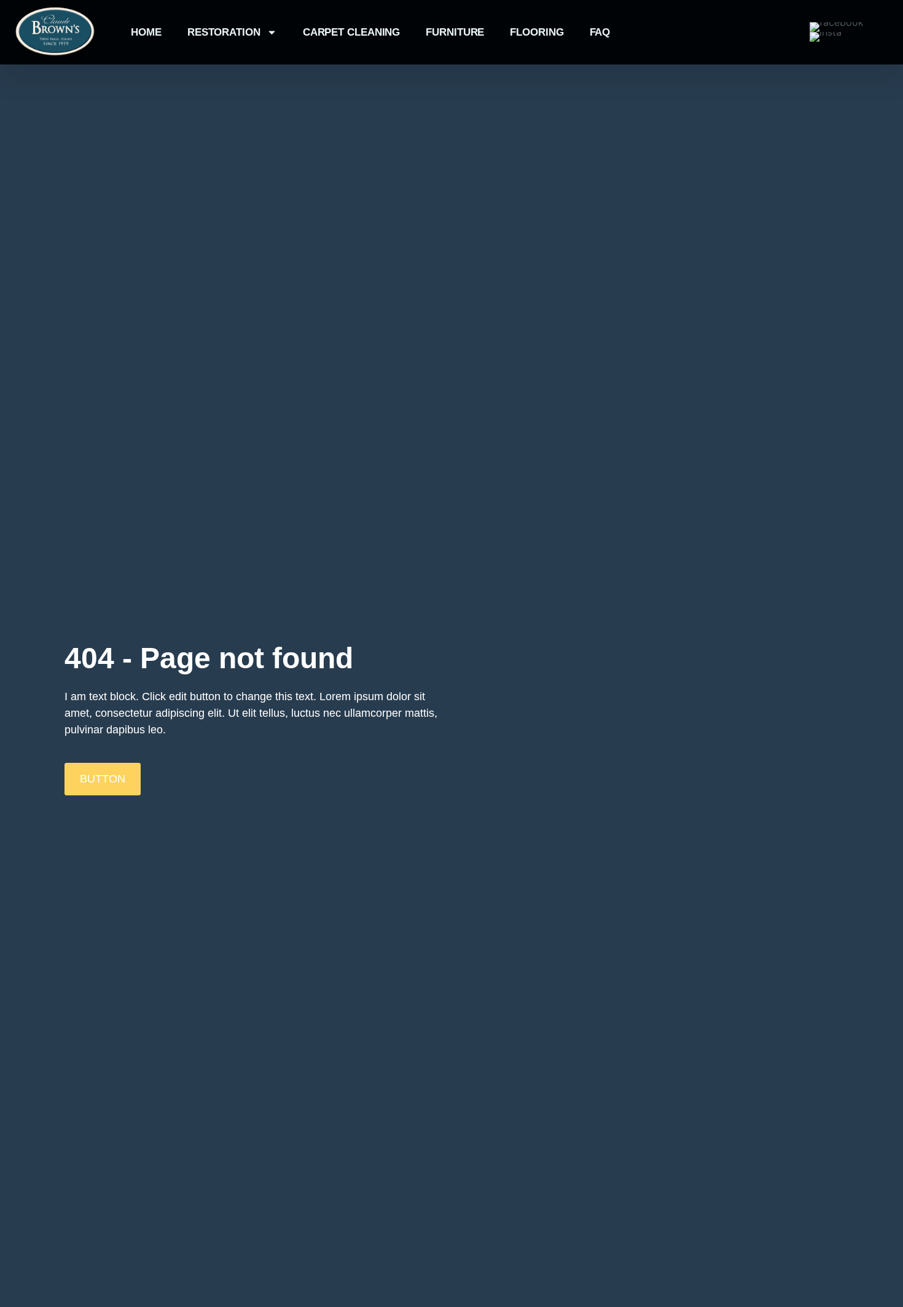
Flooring (536, 32)
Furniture (455, 32)
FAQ (600, 32)
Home (146, 32)
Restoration (223, 32)
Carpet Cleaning (352, 32)
